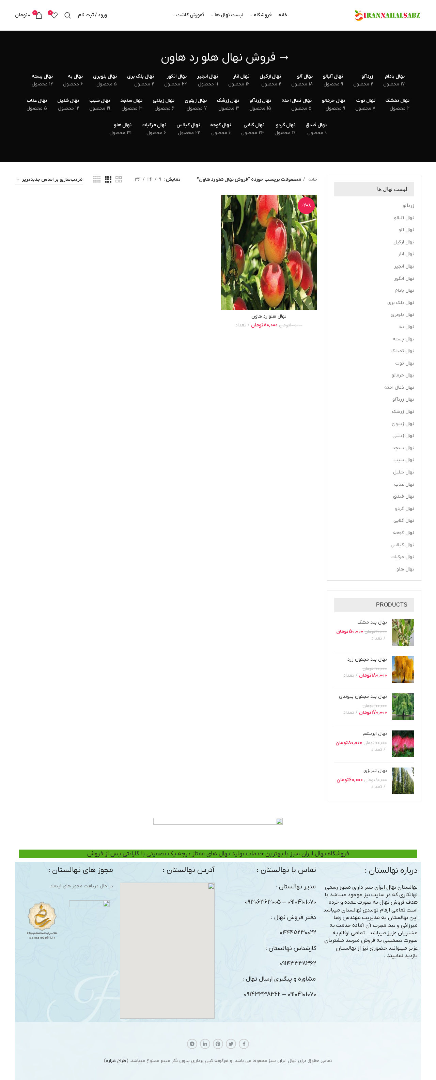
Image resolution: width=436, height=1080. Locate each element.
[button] (167, 950)
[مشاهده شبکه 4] (96, 179)
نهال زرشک (403, 411)
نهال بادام (404, 290)
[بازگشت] (284, 58)
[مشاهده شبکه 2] (118, 179)
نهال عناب (404, 484)
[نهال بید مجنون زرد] (403, 669)
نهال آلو (406, 230)
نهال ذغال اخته (399, 387)
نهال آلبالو (404, 218)
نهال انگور (404, 278)
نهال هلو (405, 569)
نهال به (406, 327)
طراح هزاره (116, 1061)
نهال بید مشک (372, 622)
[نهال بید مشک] (403, 632)
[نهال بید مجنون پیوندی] (403, 706)
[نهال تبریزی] (403, 781)
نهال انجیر (404, 266)
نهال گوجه (403, 533)
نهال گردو (404, 508)
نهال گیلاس (402, 545)
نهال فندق (403, 496)
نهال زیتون (403, 424)
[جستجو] (68, 15)
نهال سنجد (403, 448)
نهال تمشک (402, 351)
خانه (312, 179)
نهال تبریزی (375, 771)
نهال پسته (403, 339)
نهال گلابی (403, 520)
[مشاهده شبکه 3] (108, 179)
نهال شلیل (403, 472)
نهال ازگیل (403, 242)
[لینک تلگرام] (192, 1044)
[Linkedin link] (205, 1044)
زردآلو (408, 206)
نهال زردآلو (403, 399)
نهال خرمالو (403, 375)
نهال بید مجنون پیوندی (363, 696)
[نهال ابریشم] (403, 743)
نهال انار (406, 254)
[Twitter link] (231, 1044)
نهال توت (404, 363)
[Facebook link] (244, 1044)
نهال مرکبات (402, 557)
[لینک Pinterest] (218, 1044)
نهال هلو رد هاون (268, 316)
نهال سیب (403, 460)
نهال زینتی (403, 436)
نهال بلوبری (402, 314)
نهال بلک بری (400, 303)
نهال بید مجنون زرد (367, 659)
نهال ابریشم (375, 733)
